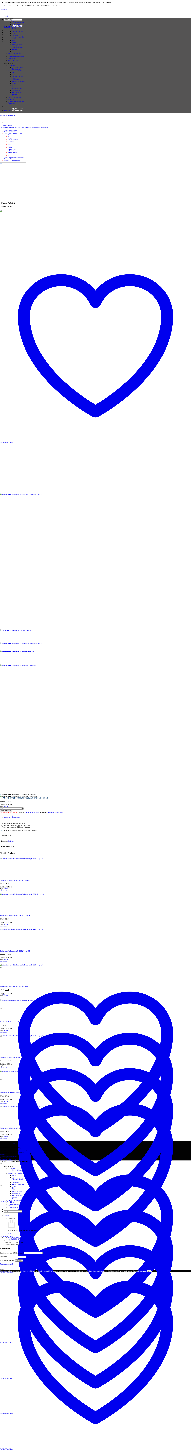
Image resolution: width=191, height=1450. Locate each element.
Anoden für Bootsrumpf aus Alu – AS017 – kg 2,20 (16, 1022)
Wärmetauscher (13, 60)
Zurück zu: (8, 110)
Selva (13, 40)
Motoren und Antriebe (15, 26)
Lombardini (15, 35)
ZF (13, 51)
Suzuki (14, 42)
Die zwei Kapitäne (18, 22)
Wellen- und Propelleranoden (12, 160)
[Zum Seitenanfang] (1, 1163)
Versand (5, 889)
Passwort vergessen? (6, 1264)
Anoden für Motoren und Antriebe (13, 133)
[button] (6, 16)
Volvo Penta (16, 46)
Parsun (14, 39)
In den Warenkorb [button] (3, 890)
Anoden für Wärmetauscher (11, 158)
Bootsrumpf (11, 55)
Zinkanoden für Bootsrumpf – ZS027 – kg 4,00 (15, 951)
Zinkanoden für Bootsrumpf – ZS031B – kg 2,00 (15, 915)
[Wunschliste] (1, 967)
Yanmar (14, 49)
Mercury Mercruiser (18, 37)
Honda (14, 33)
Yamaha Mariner (17, 48)
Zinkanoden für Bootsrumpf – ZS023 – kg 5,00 (15, 1057)
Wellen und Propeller (14, 53)
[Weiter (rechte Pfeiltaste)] (3, 1269)
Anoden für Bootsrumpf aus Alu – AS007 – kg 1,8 (16, 1093)
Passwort (3, 1256)
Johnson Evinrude (17, 31)
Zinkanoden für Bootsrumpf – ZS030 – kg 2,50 (15, 986)
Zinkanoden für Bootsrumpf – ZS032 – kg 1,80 (15, 880)
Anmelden (19, 1260)
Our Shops (11, 21)
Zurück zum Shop (13, 1234)
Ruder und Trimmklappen (16, 57)
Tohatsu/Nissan (17, 44)
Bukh (13, 30)
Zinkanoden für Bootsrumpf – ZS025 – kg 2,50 (15, 1128)
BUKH (10, 136)
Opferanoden (4, 9)
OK (149, 1271)
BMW (14, 28)
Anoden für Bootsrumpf (7, 115)
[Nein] (151, 1271)
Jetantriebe (11, 58)
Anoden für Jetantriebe (10, 131)
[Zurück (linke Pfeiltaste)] (1, 1269)
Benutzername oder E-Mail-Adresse (12, 1253)
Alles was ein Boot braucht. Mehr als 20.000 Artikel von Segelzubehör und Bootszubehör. (24, 127)
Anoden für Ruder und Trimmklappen (14, 157)
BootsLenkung (16, 24)
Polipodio (11, 841)
